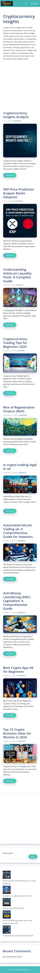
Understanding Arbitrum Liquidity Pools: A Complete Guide (17, 275)
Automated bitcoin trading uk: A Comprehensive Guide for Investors (18, 531)
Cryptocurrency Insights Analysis (16, 115)
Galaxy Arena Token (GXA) (13, 908)
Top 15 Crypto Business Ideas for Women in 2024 (17, 733)
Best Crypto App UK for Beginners (18, 669)
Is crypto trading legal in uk (20, 467)
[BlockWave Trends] (7, 3)
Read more (10, 175)
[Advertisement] (20, 87)
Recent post (8, 853)
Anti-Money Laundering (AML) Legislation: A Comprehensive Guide (17, 601)
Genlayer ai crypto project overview (17, 896)
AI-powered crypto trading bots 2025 (18, 935)
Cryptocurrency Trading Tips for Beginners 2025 (15, 343)
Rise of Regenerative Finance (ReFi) (18, 409)
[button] (26, 4)
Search (33, 856)
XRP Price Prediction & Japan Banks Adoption (18, 193)
